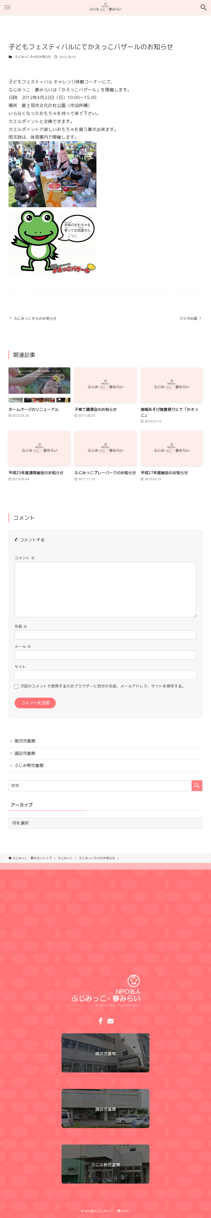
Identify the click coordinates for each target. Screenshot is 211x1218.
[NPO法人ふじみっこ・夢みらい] (105, 7)
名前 (21, 626)
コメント (25, 557)
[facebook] (100, 1021)
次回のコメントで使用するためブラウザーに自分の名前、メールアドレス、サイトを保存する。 (103, 686)
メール (23, 646)
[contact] (110, 1021)
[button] (203, 7)
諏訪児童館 (25, 753)
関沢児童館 (25, 741)
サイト (20, 666)
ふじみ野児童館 (29, 765)
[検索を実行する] (196, 785)
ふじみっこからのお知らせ (33, 56)
